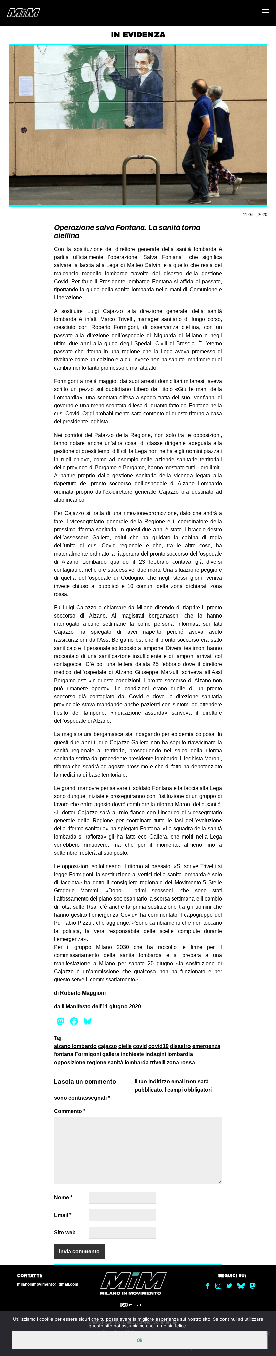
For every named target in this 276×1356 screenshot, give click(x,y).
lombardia (180, 1054)
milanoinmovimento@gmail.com (47, 1284)
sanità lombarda (128, 1062)
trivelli (157, 1062)
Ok (140, 1340)
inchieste (132, 1054)
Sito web (65, 1232)
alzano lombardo (75, 1046)
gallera (110, 1054)
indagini (155, 1054)
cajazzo (107, 1046)
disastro (180, 1046)
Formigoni (88, 1054)
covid (140, 1046)
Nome (63, 1197)
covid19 (158, 1046)
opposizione (69, 1062)
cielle (125, 1046)
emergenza (206, 1046)
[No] (267, 1333)
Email (62, 1215)
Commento (69, 1111)
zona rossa (181, 1062)
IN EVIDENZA (138, 35)
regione (96, 1062)
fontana (63, 1054)
